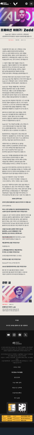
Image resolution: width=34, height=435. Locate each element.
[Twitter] (25, 335)
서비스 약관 (17, 367)
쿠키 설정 (17, 398)
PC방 (17, 320)
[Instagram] (14, 335)
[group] (17, 299)
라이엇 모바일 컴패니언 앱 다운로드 (17, 325)
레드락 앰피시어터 (7, 237)
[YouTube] (8, 335)
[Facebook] (20, 335)
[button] (11, 40)
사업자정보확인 (17, 392)
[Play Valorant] (15, 4)
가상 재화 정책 (17, 382)
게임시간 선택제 (17, 387)
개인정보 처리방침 (17, 372)
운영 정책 (17, 377)
